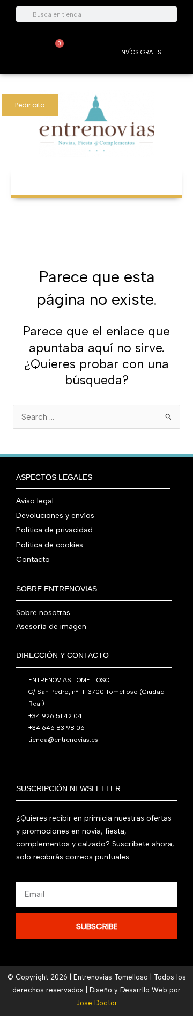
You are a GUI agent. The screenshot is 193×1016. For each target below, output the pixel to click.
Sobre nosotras (43, 612)
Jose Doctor (96, 1003)
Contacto (33, 559)
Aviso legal (35, 501)
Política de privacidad (54, 530)
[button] (96, 176)
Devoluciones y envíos (55, 515)
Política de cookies (49, 545)
